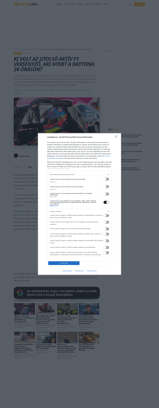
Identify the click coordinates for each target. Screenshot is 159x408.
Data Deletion (67, 271)
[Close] (117, 137)
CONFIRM (64, 263)
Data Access (79, 271)
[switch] (106, 179)
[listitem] (79, 174)
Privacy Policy (91, 271)
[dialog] (79, 204)
